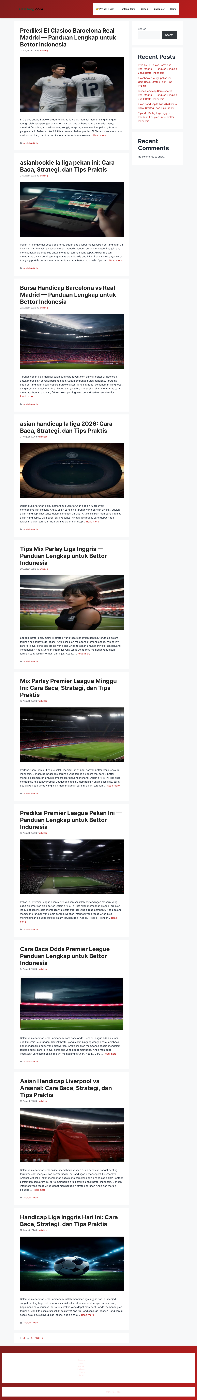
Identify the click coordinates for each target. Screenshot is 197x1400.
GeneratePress (114, 1391)
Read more (99, 135)
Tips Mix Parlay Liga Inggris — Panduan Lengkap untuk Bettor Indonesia (63, 555)
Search (142, 29)
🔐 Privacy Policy (105, 9)
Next (39, 1337)
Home (173, 9)
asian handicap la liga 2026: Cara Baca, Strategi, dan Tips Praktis (66, 427)
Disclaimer (159, 9)
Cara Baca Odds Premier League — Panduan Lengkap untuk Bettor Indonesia (68, 955)
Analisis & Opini (30, 143)
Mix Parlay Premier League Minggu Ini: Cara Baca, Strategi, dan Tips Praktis (68, 687)
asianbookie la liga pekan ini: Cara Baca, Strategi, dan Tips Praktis (67, 166)
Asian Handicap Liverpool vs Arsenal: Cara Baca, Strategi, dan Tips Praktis (66, 1087)
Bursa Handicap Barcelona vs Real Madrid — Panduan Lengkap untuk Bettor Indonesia (68, 294)
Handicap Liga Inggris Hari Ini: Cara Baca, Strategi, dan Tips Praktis (69, 1221)
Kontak (144, 9)
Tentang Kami (127, 9)
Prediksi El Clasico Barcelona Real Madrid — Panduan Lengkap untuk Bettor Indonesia (68, 37)
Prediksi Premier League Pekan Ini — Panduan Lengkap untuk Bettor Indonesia (71, 819)
